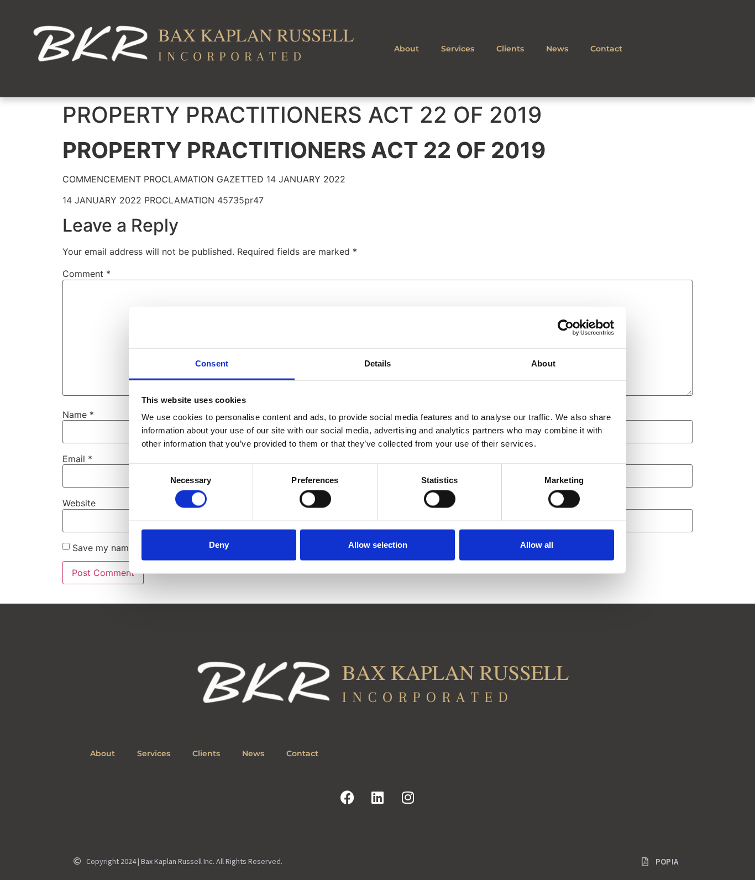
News (557, 49)
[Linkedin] (377, 797)
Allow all (536, 544)
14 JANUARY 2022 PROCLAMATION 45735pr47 (163, 200)
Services (457, 49)
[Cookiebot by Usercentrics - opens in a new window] (565, 327)
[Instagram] (408, 797)
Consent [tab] (211, 363)
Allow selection (377, 544)
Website (79, 503)
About (406, 49)
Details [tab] (377, 363)
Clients (510, 49)
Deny (219, 544)
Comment (86, 273)
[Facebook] (347, 797)
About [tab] (543, 363)
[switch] (315, 499)
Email (77, 458)
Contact (606, 49)
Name (78, 414)
